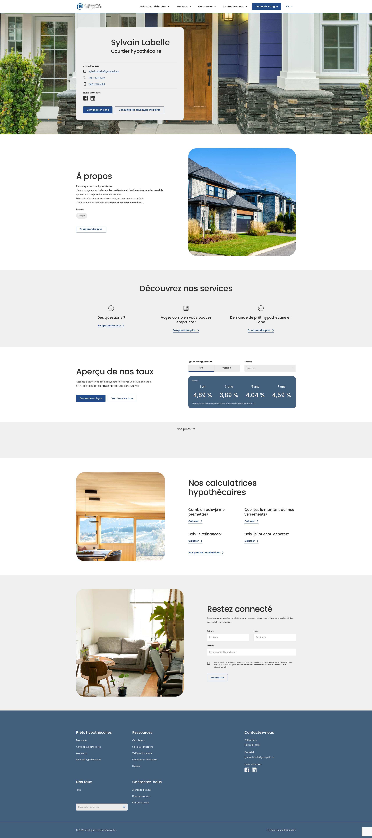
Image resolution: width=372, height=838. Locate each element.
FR (287, 6)
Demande (81, 740)
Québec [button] (250, 368)
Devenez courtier (141, 796)
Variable (226, 367)
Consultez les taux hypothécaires (139, 110)
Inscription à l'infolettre (144, 759)
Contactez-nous (233, 6)
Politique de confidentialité (281, 830)
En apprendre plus (91, 229)
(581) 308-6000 (97, 78)
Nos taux (182, 6)
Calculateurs (138, 740)
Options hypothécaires (88, 747)
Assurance (81, 753)
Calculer (193, 521)
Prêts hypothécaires (153, 6)
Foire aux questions (142, 747)
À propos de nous (141, 790)
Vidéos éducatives (142, 753)
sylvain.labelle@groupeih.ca (104, 71)
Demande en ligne (266, 6)
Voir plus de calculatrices (204, 552)
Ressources (205, 6)
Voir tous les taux (122, 398)
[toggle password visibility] (124, 807)
